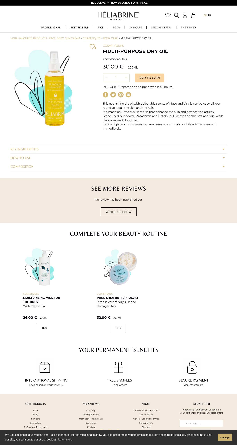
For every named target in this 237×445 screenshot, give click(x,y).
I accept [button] (225, 437)
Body (116, 27)
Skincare (135, 27)
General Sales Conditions (146, 410)
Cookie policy (146, 414)
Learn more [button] (65, 439)
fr (209, 15)
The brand (188, 27)
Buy (44, 328)
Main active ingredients (91, 419)
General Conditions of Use (146, 419)
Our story (90, 410)
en (205, 15)
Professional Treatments (35, 427)
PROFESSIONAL (51, 27)
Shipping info (146, 423)
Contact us (91, 423)
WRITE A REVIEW (119, 212)
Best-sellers (79, 27)
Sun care (35, 419)
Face (101, 27)
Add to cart (149, 78)
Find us (91, 427)
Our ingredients (91, 414)
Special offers (161, 27)
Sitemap (146, 427)
